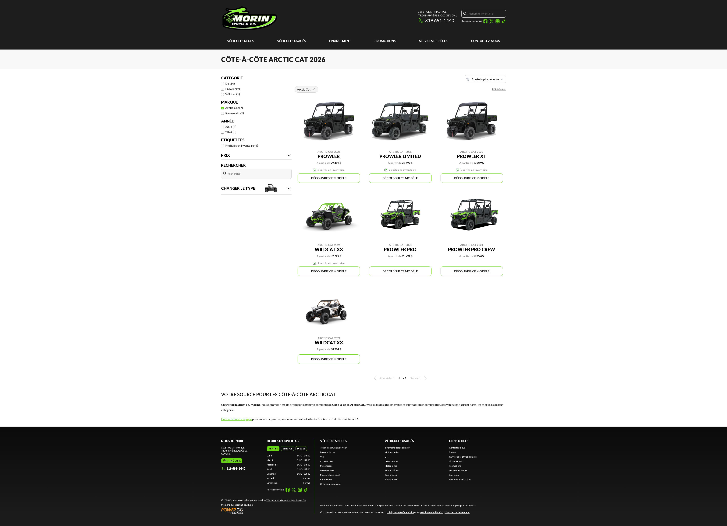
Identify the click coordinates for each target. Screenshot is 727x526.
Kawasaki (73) (234, 113)
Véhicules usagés (291, 41)
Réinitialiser (499, 89)
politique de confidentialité (400, 512)
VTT (322, 456)
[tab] (273, 448)
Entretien (454, 474)
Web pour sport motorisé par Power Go (286, 500)
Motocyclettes (327, 452)
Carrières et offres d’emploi (463, 456)
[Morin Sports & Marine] (268, 18)
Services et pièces (433, 41)
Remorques (326, 479)
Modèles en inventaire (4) (241, 145)
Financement (340, 41)
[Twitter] (491, 21)
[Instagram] (497, 21)
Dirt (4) (230, 83)
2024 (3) (230, 132)
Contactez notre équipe (236, 419)
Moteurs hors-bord (330, 474)
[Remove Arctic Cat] (314, 89)
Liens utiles (458, 441)
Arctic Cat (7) (234, 107)
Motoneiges (326, 465)
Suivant (415, 378)
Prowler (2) (232, 89)
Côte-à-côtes (326, 461)
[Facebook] (485, 21)
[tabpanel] (288, 469)
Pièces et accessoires (460, 479)
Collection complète (330, 484)
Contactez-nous (485, 41)
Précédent (387, 378)
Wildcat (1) (232, 94)
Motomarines (327, 470)
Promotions (385, 41)
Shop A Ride (247, 504)
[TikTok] (503, 21)
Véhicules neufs (240, 41)
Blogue (452, 452)
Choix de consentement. (457, 512)
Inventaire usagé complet (397, 447)
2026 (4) (230, 126)
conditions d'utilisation (431, 512)
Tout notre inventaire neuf (333, 447)
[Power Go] (263, 511)
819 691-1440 (439, 20)
